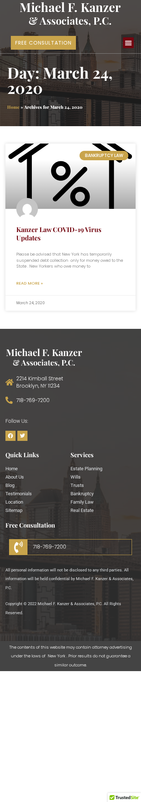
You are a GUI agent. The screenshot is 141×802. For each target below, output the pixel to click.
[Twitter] (22, 436)
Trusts (77, 485)
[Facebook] (10, 436)
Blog (9, 485)
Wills (75, 477)
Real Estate (82, 510)
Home (13, 107)
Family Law (82, 502)
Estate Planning (86, 468)
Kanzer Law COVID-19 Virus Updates (58, 234)
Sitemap (13, 510)
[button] (128, 42)
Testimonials (18, 493)
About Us (14, 477)
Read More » (29, 283)
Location (14, 502)
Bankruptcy (82, 493)
